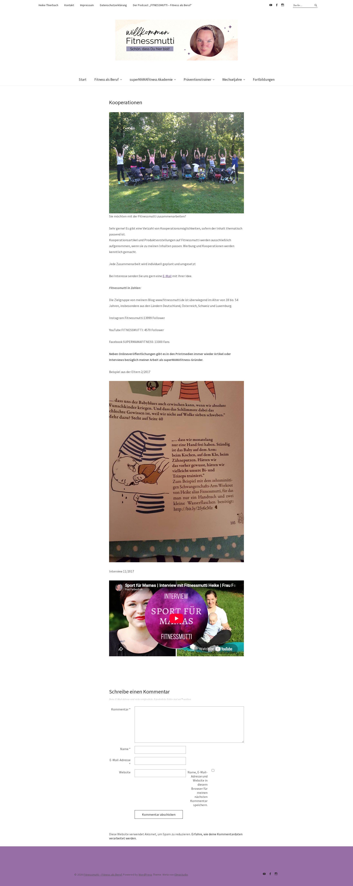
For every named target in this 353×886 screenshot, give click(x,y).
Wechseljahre (232, 79)
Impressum (87, 5)
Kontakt (69, 5)
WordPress (145, 874)
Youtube (271, 5)
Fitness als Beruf (106, 79)
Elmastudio (181, 874)
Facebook (277, 5)
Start (82, 79)
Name (125, 749)
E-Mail (167, 276)
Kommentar (121, 709)
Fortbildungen (264, 79)
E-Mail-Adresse (120, 762)
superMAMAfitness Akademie (151, 79)
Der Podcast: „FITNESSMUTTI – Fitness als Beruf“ (162, 5)
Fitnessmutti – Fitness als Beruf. (103, 874)
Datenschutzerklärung (113, 5)
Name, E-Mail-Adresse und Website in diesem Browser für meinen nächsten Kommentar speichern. (198, 788)
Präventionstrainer (197, 79)
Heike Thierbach (48, 5)
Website (125, 772)
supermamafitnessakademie (282, 5)
